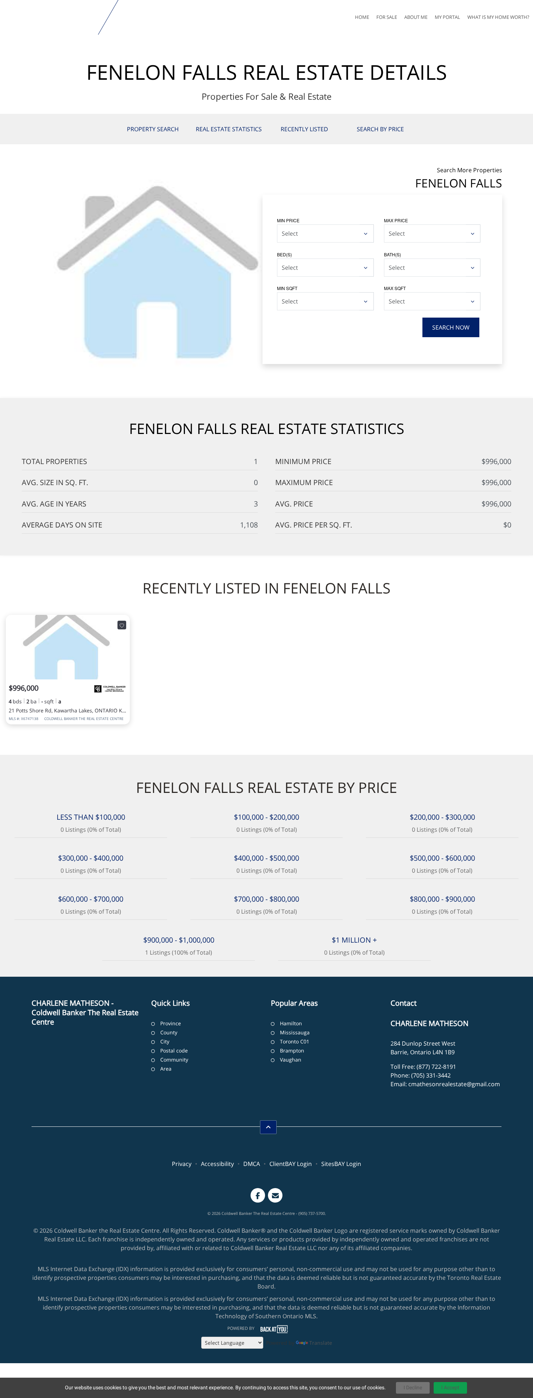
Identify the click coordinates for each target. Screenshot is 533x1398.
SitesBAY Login (341, 1164)
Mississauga (295, 1032)
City (164, 1041)
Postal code (174, 1050)
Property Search (153, 129)
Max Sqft (395, 288)
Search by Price (380, 129)
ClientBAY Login (290, 1164)
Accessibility (217, 1164)
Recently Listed (304, 129)
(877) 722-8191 (436, 1067)
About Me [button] (415, 17)
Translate (320, 1342)
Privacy (181, 1164)
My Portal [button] (447, 17)
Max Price (396, 220)
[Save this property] (122, 625)
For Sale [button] (386, 17)
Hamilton (291, 1023)
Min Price (288, 220)
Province (170, 1023)
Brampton (292, 1050)
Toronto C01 (294, 1041)
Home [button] (362, 17)
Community (174, 1059)
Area (166, 1068)
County (168, 1032)
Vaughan (290, 1059)
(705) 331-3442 (431, 1075)
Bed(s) (284, 254)
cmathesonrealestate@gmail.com (454, 1084)
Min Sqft (287, 288)
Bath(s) (392, 254)
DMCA (251, 1164)
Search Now (451, 327)
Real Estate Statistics (229, 129)
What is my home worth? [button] (498, 17)
